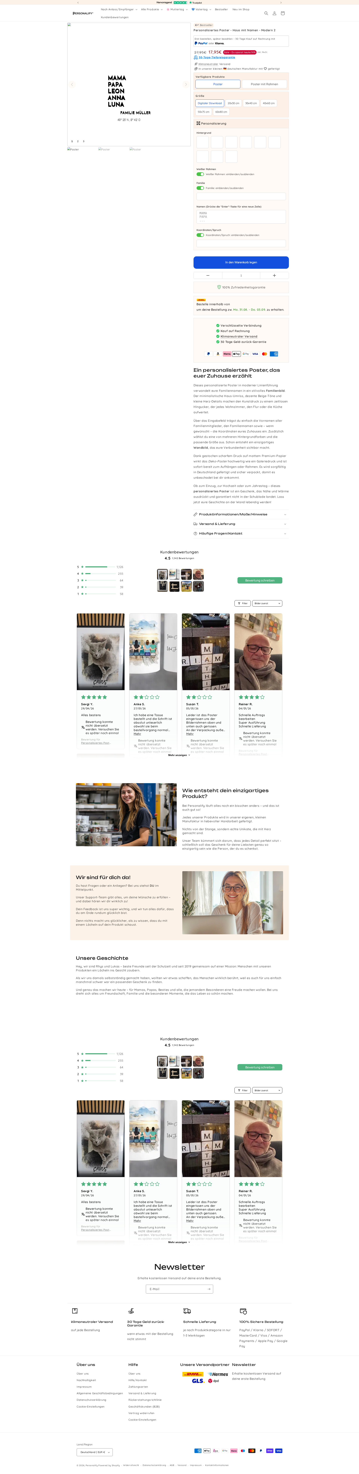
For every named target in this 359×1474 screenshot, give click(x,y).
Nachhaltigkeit (86, 1380)
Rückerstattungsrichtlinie (145, 1400)
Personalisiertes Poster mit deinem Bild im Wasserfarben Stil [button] (96, 743)
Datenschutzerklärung (91, 1400)
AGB (172, 1465)
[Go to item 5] (162, 586)
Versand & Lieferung (142, 1393)
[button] (119, 9)
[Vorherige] (72, 84)
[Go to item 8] (198, 586)
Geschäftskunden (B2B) (144, 1406)
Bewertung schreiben (259, 580)
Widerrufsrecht (131, 1465)
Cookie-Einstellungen (91, 1406)
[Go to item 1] (162, 574)
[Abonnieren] (209, 1289)
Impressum (84, 1386)
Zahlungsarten (138, 1386)
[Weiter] (186, 84)
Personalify (92, 1465)
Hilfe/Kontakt (137, 1380)
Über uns (83, 1373)
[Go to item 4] (198, 574)
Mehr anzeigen (177, 755)
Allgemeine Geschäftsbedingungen (100, 1393)
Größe (241, 96)
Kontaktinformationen (217, 1465)
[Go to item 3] (186, 574)
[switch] (200, 174)
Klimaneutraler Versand (239, 336)
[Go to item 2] (174, 574)
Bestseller (206, 25)
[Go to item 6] (174, 586)
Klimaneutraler (208, 64)
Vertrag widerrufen (141, 1413)
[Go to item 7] (186, 586)
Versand (182, 1465)
